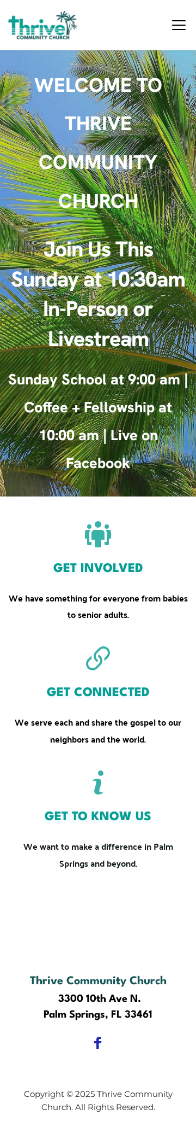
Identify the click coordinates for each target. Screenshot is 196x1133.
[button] (179, 25)
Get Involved (98, 569)
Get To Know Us (98, 817)
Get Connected (98, 693)
